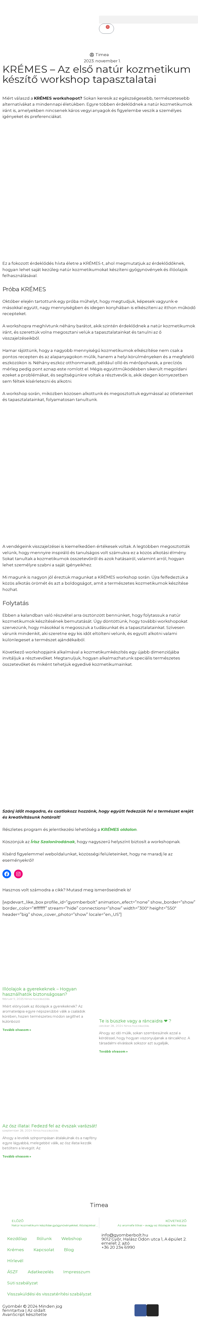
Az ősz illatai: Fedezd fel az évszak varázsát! (49, 1126)
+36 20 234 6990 (118, 1247)
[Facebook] (6, 874)
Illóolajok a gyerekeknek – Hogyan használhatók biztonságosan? (39, 991)
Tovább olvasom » (16, 1030)
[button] (148, 20)
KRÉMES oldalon (119, 829)
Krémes (15, 1249)
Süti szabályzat (22, 1282)
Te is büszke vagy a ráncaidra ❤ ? (135, 1021)
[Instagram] (18, 874)
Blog (69, 1249)
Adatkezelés (41, 1271)
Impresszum (76, 1271)
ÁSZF (12, 1271)
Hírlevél (15, 1260)
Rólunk (44, 1238)
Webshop (71, 1238)
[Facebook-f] (140, 1310)
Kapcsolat (44, 1249)
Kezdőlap (17, 1238)
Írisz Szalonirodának (53, 841)
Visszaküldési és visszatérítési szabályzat (49, 1294)
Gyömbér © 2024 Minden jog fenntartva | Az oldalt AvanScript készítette (32, 1310)
